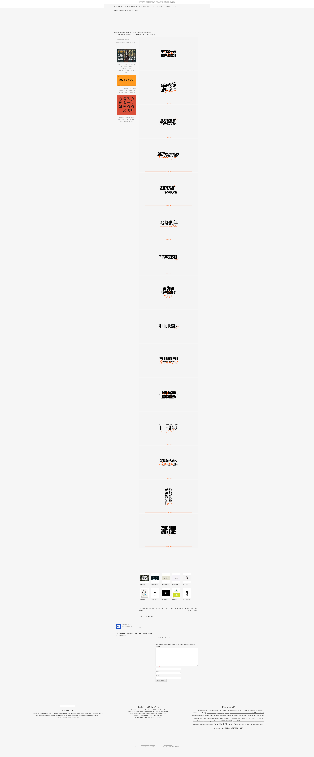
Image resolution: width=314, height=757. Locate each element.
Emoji (168, 6)
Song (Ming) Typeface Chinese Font (249, 724)
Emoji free (219, 715)
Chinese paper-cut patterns (244, 713)
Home (114, 32)
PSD (154, 6)
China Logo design (200, 713)
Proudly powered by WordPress (148, 745)
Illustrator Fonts (144, 6)
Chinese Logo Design (234, 713)
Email (158, 671)
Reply (140, 627)
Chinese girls (221, 713)
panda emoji (248, 718)
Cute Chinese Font (257, 713)
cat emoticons (257, 710)
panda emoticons (256, 718)
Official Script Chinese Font (239, 718)
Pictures (174, 6)
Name (158, 667)
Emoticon (224, 715)
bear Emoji (208, 710)
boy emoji (237, 710)
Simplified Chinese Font (226, 724)
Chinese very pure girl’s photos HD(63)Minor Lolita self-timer (152, 711)
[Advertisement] (157, 22)
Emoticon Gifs (237, 715)
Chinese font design (212, 713)
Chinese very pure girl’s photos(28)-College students (152, 713)
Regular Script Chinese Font (238, 721)
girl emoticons (251, 715)
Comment (159, 646)
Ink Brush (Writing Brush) (213, 718)
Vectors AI (160, 6)
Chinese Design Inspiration (123, 32)
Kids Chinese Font (227, 718)
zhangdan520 (126, 39)
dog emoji (194, 715)
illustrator (205, 718)
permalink (125, 44)
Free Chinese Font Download (157, 2)
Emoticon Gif (229, 715)
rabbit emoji (216, 721)
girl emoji (244, 715)
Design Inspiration (131, 6)
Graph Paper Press (168, 745)
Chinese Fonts (118, 6)
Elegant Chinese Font (210, 715)
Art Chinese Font (199, 710)
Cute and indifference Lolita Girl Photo (152, 715)
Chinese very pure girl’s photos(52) (152, 717)
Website (158, 675)
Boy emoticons (243, 710)
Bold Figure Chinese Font (226, 710)
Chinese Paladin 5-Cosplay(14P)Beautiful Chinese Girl (152, 709)
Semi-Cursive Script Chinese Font (204, 724)
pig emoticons (207, 720)
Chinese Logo (227, 713)
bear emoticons (214, 710)
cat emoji (250, 710)
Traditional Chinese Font (231, 728)
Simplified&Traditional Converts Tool (126, 10)
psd (211, 721)
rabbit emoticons (225, 721)
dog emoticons (200, 715)
